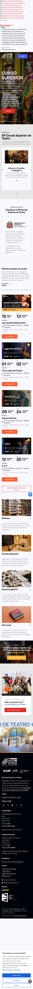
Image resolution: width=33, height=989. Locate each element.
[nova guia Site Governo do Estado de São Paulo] (11, 1)
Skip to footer (5, 26)
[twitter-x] (16, 805)
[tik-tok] (21, 805)
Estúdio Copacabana (19, 916)
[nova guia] (9, 49)
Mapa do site (6, 876)
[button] (14, 29)
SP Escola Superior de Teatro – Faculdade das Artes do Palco (14, 910)
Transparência (6, 871)
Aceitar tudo (16, 975)
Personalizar (16, 980)
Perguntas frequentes (9, 873)
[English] (3, 890)
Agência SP (9, 252)
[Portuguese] (5, 890)
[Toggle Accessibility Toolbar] (30, 981)
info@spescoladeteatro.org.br (11, 797)
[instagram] (4, 805)
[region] (16, 969)
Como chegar (6, 823)
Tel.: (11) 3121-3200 (8, 826)
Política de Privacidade (14, 970)
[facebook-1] (8, 805)
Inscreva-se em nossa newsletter (12, 862)
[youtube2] (12, 805)
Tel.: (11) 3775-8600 (8, 847)
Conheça (9, 111)
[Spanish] (8, 890)
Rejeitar (16, 985)
